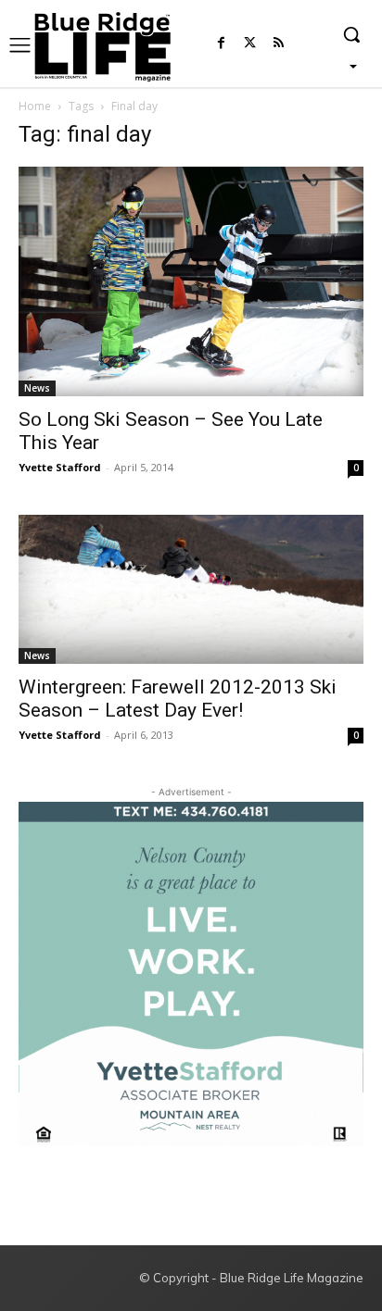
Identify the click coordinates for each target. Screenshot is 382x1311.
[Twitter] (250, 44)
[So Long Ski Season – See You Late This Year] (191, 281)
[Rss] (278, 44)
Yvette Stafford (60, 467)
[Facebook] (221, 44)
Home (35, 106)
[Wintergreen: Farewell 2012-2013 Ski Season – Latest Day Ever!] (191, 589)
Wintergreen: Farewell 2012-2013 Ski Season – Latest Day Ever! (178, 698)
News (37, 387)
